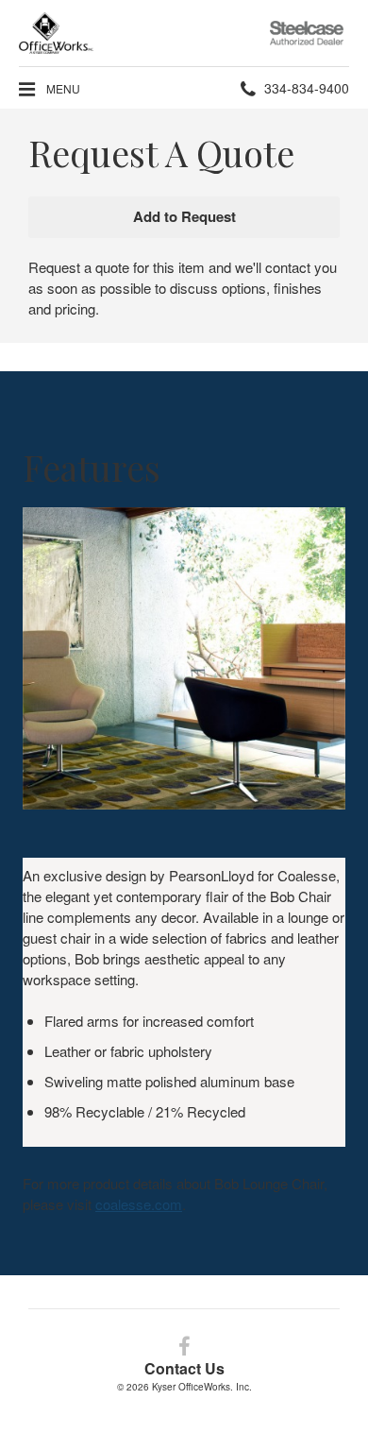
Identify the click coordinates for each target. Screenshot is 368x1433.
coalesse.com (138, 1204)
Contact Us (184, 1368)
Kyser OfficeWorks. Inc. (202, 1386)
